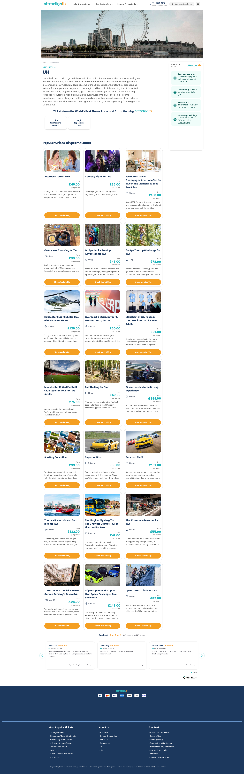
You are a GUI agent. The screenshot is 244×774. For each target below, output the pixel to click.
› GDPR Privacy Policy (158, 750)
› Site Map (103, 732)
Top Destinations (103, 4)
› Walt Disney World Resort (60, 739)
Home (44, 63)
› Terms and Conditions (159, 732)
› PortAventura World (58, 746)
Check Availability (62, 215)
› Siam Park (54, 750)
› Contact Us (104, 743)
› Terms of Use (155, 736)
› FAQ (101, 746)
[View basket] (198, 4)
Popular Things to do (126, 4)
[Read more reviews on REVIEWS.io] (190, 677)
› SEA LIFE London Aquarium (61, 754)
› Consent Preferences (159, 757)
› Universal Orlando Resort (60, 743)
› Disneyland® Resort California (62, 736)
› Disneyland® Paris (57, 732)
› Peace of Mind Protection (160, 743)
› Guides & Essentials (108, 736)
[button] (42, 655)
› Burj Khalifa (54, 757)
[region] (122, 655)
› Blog (101, 750)
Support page (184, 122)
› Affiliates (153, 754)
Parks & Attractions (81, 4)
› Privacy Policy (156, 739)
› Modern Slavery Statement (161, 746)
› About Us (103, 739)
